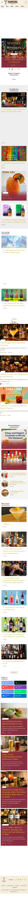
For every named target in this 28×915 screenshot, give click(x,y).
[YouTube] (18, 880)
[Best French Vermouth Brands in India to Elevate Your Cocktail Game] (14, 624)
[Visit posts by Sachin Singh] (0, 352)
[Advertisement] (14, 22)
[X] (20, 683)
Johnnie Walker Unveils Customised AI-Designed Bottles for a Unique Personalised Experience (14, 580)
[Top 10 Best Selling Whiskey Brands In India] (14, 651)
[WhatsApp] (20, 691)
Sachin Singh (4, 352)
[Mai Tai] (14, 186)
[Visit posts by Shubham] (0, 415)
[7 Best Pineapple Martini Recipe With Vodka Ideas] (14, 332)
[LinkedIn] (20, 696)
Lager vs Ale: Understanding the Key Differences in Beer (12, 756)
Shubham (4, 415)
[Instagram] (20, 687)
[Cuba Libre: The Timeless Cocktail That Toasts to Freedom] (14, 395)
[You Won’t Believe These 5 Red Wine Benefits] (14, 53)
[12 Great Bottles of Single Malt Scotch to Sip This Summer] (14, 460)
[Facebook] (7, 683)
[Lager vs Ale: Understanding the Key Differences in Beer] (14, 744)
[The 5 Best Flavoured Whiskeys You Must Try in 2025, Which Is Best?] (14, 99)
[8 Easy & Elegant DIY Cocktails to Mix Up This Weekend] (14, 439)
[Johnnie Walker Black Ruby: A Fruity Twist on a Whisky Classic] (5, 475)
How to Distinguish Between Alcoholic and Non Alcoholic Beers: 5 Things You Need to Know (14, 551)
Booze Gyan (14, 56)
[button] (2, 2)
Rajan (6, 198)
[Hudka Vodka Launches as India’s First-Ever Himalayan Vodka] (14, 242)
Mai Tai (7, 195)
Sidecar (6, 524)
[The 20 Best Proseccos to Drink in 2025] (14, 153)
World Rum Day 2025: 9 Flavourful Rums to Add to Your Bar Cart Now (18, 483)
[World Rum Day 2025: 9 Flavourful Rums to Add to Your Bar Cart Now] (5, 484)
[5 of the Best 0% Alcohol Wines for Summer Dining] (14, 597)
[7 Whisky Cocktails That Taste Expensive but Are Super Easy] (14, 363)
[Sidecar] (14, 514)
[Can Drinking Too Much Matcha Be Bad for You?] (14, 711)
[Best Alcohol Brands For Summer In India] (5, 493)
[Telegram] (7, 691)
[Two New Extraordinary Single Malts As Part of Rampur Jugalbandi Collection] (14, 210)
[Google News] (7, 696)
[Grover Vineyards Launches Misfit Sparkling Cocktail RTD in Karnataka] (14, 295)
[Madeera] (11, 2)
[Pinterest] (7, 687)
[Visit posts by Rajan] (3, 198)
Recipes (5, 192)
